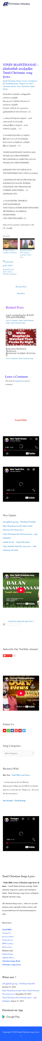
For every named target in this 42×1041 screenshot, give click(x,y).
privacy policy (8, 936)
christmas (7, 86)
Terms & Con (7, 940)
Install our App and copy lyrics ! (18, 621)
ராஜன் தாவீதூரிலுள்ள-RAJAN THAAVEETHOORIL (20, 316)
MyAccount (7, 947)
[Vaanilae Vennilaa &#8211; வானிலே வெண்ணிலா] (10, 243)
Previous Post (21, 286)
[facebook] (13, 730)
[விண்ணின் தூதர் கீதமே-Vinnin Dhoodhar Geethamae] (10, 264)
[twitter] (24, 730)
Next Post (21, 293)
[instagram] (16, 730)
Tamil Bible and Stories (21, 775)
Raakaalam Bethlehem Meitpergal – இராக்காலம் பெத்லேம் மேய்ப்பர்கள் (21, 352)
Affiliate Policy (8, 957)
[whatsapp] (9, 730)
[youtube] (5, 730)
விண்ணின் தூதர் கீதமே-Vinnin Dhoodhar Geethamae (10, 271)
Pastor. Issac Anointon (20, 86)
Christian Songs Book (11, 961)
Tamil (20, 320)
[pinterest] (20, 730)
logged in (19, 381)
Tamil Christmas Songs (12, 81)
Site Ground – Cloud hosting (14, 800)
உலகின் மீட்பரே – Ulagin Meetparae (16, 542)
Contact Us (6, 933)
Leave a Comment (30, 81)
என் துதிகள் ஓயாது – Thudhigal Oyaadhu (19, 521)
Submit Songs (7, 954)
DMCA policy (7, 943)
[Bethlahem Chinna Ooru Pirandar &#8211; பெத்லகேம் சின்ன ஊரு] (27, 243)
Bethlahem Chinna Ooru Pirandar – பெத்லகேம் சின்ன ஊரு (26, 253)
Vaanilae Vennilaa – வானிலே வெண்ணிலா (10, 251)
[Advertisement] (21, 30)
